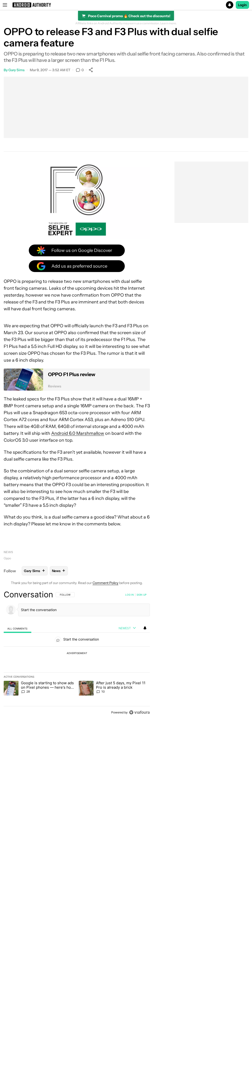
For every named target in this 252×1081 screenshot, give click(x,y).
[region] (77, 653)
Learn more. (168, 23)
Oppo (7, 558)
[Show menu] (5, 5)
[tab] (17, 628)
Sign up (141, 594)
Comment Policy (105, 583)
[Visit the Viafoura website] (139, 712)
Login (242, 5)
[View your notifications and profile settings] (145, 628)
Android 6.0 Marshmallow (77, 433)
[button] (126, 5)
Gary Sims (16, 70)
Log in (129, 594)
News (8, 552)
